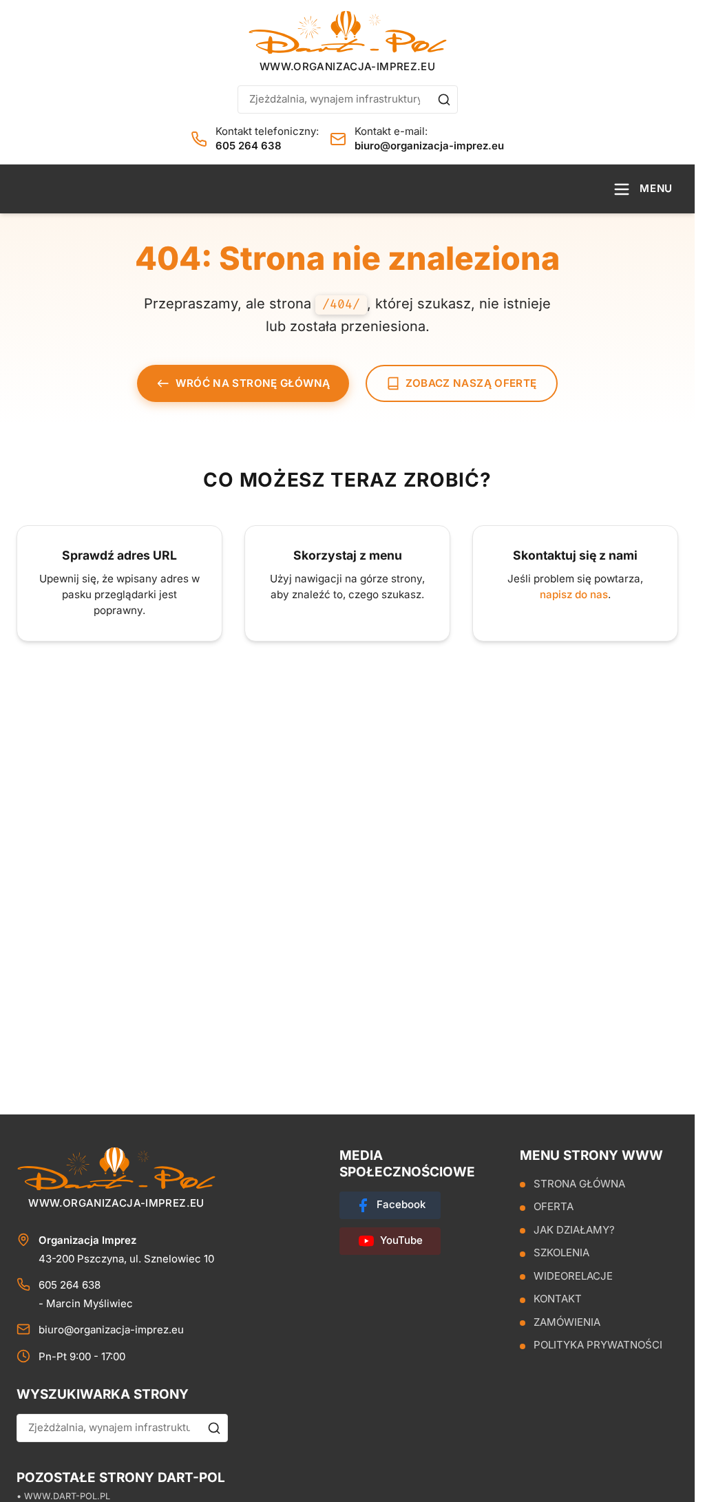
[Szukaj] (444, 99)
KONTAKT (558, 1299)
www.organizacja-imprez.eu (347, 66)
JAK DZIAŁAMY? (574, 1229)
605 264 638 (248, 145)
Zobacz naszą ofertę (471, 383)
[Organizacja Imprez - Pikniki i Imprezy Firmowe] (348, 32)
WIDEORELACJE (573, 1275)
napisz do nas (574, 594)
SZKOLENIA (561, 1253)
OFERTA (554, 1207)
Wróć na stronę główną (253, 383)
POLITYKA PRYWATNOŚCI (598, 1345)
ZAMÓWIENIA (567, 1322)
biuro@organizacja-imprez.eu (429, 145)
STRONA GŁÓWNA (579, 1183)
